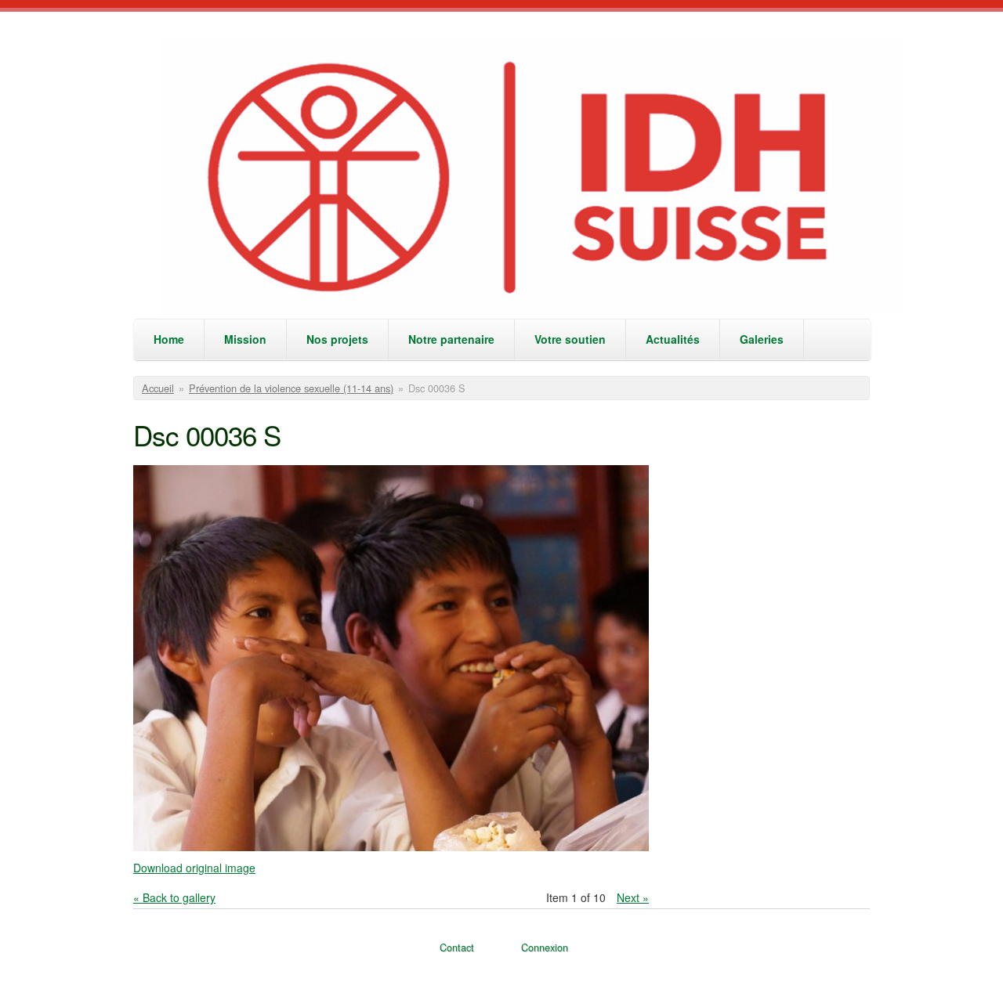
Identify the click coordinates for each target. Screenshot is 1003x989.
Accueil (158, 388)
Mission (245, 339)
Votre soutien (570, 339)
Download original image (194, 867)
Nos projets (337, 339)
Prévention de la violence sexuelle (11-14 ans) (291, 388)
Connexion (544, 947)
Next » (633, 897)
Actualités (673, 339)
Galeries (762, 339)
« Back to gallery (174, 897)
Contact (457, 947)
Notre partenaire (451, 339)
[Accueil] (532, 177)
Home (169, 339)
